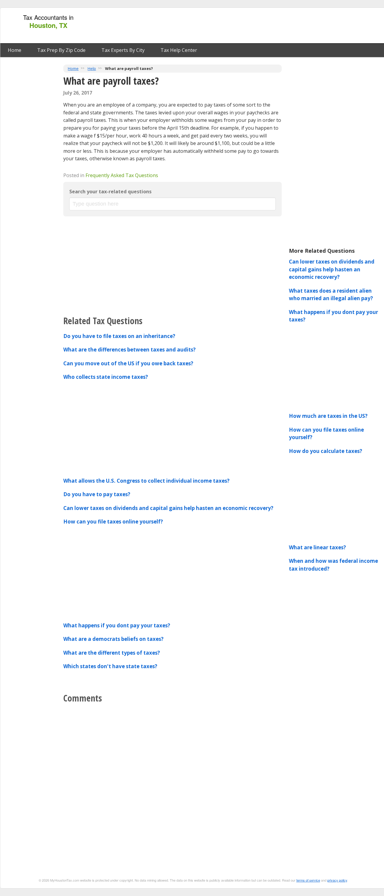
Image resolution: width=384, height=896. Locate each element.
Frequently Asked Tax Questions (122, 175)
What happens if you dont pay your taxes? (116, 625)
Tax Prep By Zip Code (61, 50)
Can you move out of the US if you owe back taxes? (128, 363)
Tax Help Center (178, 50)
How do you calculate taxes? (325, 451)
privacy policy (337, 880)
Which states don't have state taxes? (110, 666)
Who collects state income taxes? (105, 376)
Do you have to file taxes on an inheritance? (119, 336)
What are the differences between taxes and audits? (129, 349)
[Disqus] (172, 782)
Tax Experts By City (123, 50)
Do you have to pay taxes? (96, 494)
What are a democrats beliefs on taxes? (113, 638)
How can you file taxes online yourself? (113, 521)
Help (92, 68)
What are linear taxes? (317, 547)
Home (14, 50)
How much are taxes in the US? (328, 415)
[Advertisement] (274, 25)
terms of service (308, 880)
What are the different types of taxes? (111, 652)
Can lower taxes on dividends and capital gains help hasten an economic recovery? (168, 508)
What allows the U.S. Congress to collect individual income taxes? (146, 480)
